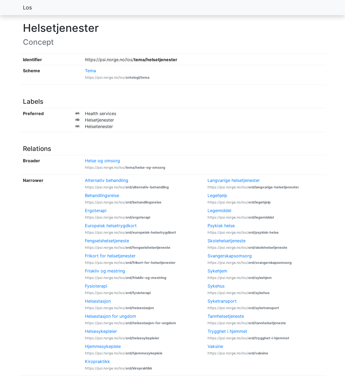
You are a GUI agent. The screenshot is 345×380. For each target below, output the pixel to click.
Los (27, 7)
